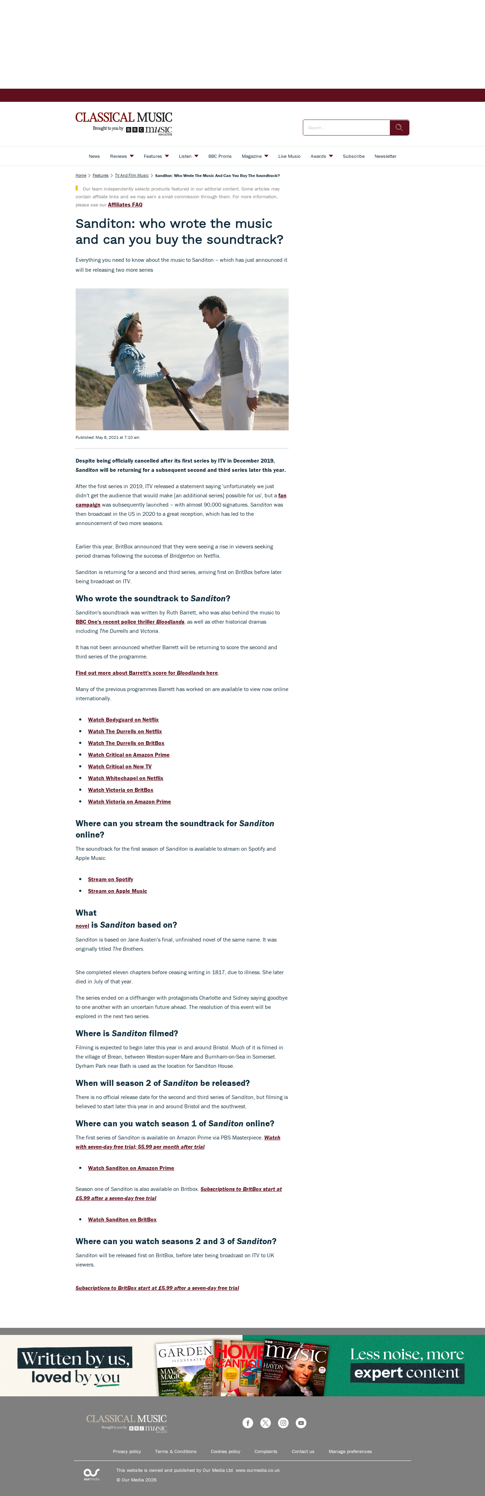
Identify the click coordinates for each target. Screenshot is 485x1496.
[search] (399, 127)
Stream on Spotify (110, 879)
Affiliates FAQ (125, 204)
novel (82, 925)
